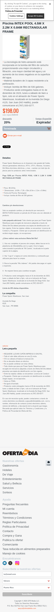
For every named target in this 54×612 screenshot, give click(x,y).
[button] (6, 47)
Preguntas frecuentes (15, 504)
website (5, 346)
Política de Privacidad (10, 411)
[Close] (50, 4)
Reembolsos (10, 513)
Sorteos (7, 492)
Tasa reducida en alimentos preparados (26, 549)
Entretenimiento (12, 479)
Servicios (8, 487)
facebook (5, 563)
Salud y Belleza (12, 483)
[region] (27, 10)
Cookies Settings (16, 16)
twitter (11, 563)
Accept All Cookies (35, 16)
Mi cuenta (8, 508)
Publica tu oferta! (13, 540)
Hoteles (7, 470)
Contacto (8, 531)
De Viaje (8, 474)
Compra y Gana (12, 535)
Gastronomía (10, 465)
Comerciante (10, 544)
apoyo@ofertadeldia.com (35, 401)
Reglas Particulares (14, 522)
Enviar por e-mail (14, 136)
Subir (48, 465)
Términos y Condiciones (34, 408)
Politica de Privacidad (13, 11)
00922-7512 (41, 606)
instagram (17, 563)
